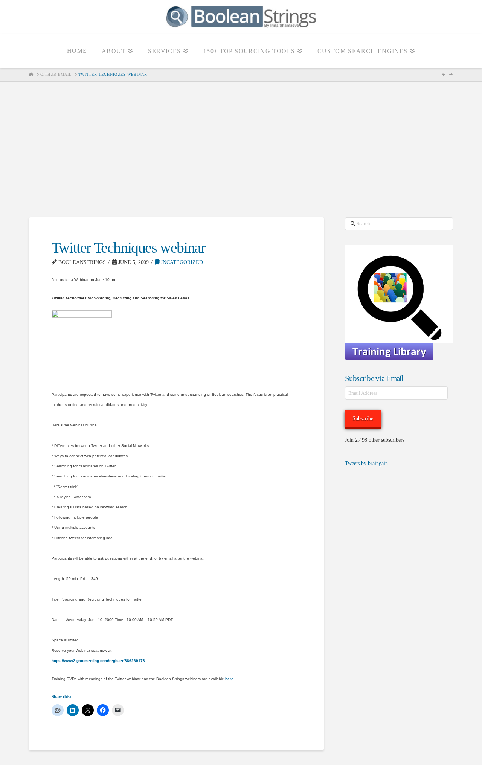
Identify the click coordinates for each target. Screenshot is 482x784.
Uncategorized (181, 262)
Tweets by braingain (366, 463)
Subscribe (362, 418)
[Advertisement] (241, 149)
